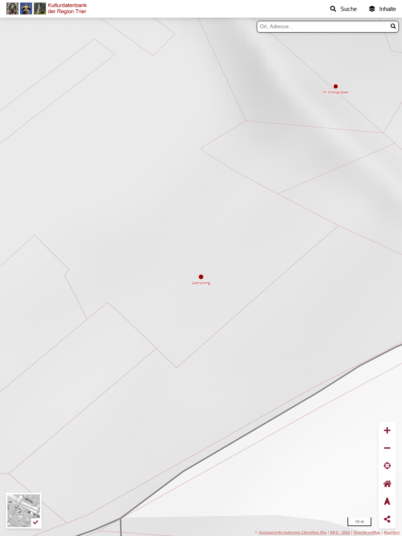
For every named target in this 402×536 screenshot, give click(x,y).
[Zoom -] (387, 448)
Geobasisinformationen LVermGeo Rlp (293, 532)
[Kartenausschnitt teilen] (387, 520)
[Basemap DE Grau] (24, 511)
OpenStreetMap (366, 532)
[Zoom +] (387, 430)
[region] (201, 277)
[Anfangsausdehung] (387, 484)
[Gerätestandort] (387, 466)
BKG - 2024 (340, 532)
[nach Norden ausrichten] (387, 501)
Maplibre (392, 532)
